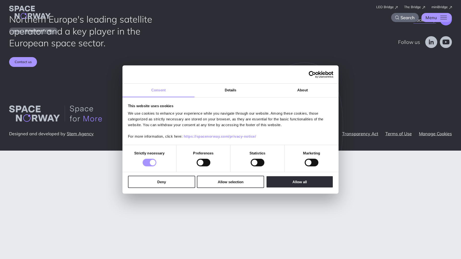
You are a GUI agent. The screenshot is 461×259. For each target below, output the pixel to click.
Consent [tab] (158, 90)
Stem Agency (80, 133)
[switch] (203, 162)
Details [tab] (231, 90)
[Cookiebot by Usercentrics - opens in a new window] (312, 74)
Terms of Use (398, 133)
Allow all (299, 182)
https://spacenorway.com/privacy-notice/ (220, 136)
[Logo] (30, 13)
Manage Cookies (435, 133)
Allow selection (230, 182)
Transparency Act (360, 133)
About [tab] (302, 90)
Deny (161, 182)
